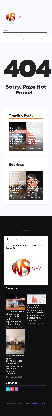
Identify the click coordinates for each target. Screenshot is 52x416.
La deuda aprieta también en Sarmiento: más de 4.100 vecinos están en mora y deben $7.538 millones (35, 133)
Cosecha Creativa (37, 403)
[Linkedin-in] (12, 389)
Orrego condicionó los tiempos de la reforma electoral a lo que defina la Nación (35, 184)
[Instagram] (28, 39)
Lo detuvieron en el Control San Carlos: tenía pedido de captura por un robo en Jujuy (17, 135)
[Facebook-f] (23, 39)
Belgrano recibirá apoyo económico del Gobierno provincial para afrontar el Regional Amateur (17, 182)
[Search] (48, 30)
